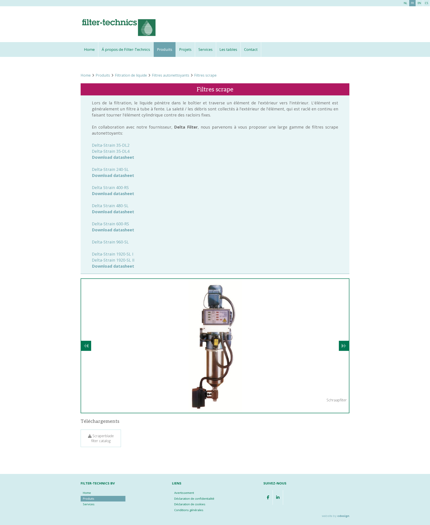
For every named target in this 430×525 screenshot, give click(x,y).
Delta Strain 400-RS (110, 187)
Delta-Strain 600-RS (110, 223)
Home (89, 49)
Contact (251, 49)
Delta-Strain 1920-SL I (112, 254)
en (419, 3)
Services (205, 49)
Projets (185, 49)
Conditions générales (188, 510)
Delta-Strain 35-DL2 (110, 145)
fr (412, 3)
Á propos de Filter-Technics (126, 49)
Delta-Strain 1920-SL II (113, 260)
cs (426, 3)
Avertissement (184, 493)
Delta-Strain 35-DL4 (110, 151)
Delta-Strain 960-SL (110, 242)
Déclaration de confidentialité (194, 499)
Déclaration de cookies (189, 504)
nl (405, 3)
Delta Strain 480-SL (110, 205)
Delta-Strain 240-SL (110, 169)
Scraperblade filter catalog (102, 438)
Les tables (228, 49)
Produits (164, 49)
